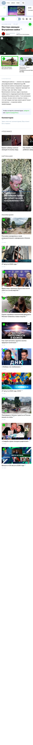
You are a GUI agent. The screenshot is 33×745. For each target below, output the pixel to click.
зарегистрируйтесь (12, 112)
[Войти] (27, 19)
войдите (26, 110)
